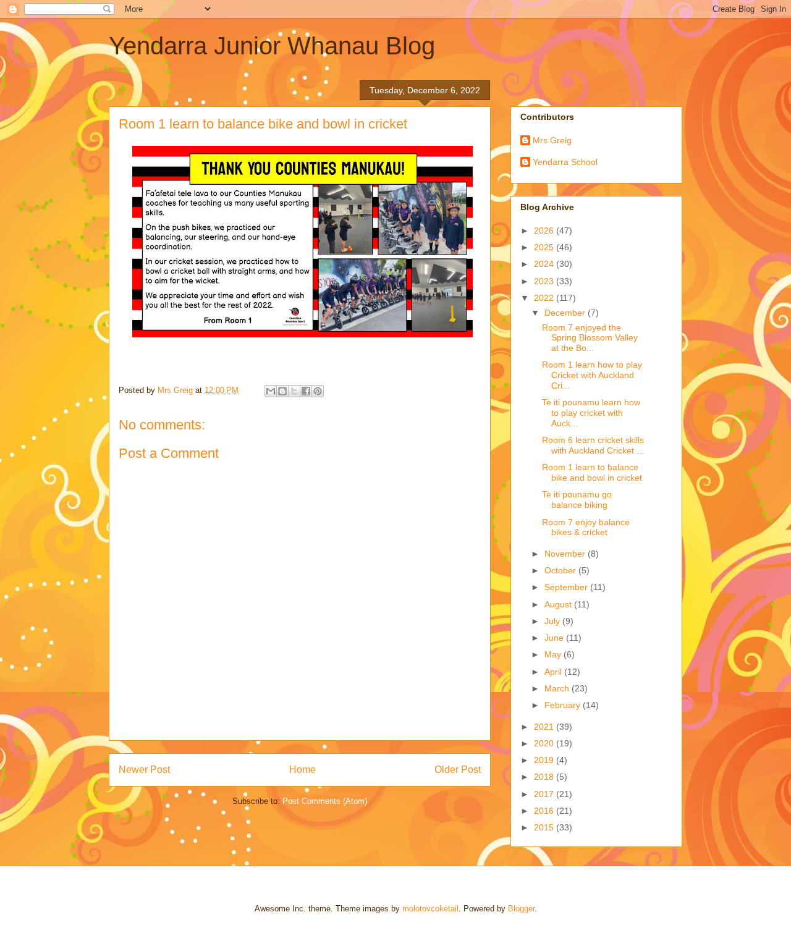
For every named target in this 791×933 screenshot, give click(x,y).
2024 (545, 264)
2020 (545, 743)
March (558, 688)
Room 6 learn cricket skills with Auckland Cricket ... (593, 445)
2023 (545, 281)
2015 (545, 827)
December (566, 313)
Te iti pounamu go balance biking (577, 499)
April (554, 672)
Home (302, 769)
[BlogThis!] (282, 391)
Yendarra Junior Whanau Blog (272, 45)
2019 (545, 760)
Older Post (457, 769)
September (567, 587)
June (555, 638)
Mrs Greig (552, 140)
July (553, 621)
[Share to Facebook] (306, 391)
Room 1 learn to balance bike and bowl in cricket (592, 472)
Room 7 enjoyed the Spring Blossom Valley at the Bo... (590, 338)
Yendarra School (565, 162)
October (561, 570)
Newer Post (144, 769)
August (559, 604)
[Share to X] (294, 391)
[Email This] (270, 391)
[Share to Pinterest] (317, 391)
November (566, 554)
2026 (545, 230)
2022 (545, 298)
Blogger (521, 908)
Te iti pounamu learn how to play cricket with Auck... (591, 412)
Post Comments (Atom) (324, 801)
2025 (545, 247)
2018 (545, 777)
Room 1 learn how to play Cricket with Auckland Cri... (592, 375)
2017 (545, 794)
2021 (545, 727)
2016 (545, 811)
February (563, 705)
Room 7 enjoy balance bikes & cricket (586, 527)
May (554, 654)
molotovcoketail (430, 908)
